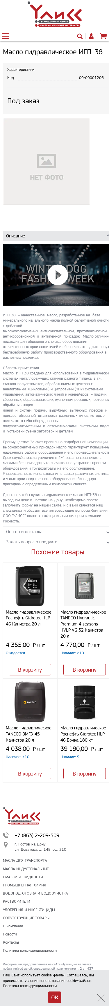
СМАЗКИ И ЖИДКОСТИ (23, 877)
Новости (10, 934)
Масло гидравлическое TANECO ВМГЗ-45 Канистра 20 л (28, 733)
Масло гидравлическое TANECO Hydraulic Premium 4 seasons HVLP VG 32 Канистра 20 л (83, 624)
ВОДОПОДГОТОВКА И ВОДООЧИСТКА (35, 893)
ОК (54, 997)
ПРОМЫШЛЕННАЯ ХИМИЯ (24, 885)
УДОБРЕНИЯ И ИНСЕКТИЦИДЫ (29, 910)
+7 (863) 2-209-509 (37, 835)
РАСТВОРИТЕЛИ (16, 901)
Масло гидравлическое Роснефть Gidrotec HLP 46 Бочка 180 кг (83, 733)
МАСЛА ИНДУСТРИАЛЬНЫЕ (26, 869)
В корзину (30, 670)
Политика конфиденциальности (30, 950)
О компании (13, 926)
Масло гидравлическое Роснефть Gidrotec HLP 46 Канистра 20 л (28, 618)
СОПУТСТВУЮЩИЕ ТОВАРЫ (26, 918)
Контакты (11, 942)
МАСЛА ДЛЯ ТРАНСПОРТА (25, 860)
